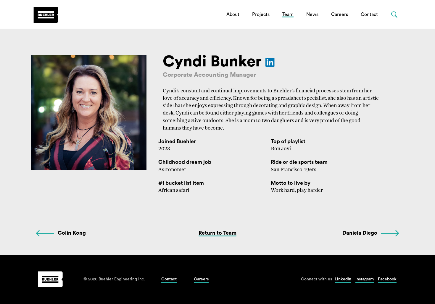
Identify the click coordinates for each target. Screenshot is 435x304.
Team (288, 14)
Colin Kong (72, 233)
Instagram (364, 279)
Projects (261, 14)
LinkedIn (343, 279)
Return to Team (217, 233)
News (312, 14)
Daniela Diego (359, 233)
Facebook (387, 279)
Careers (339, 14)
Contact (369, 14)
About (232, 14)
